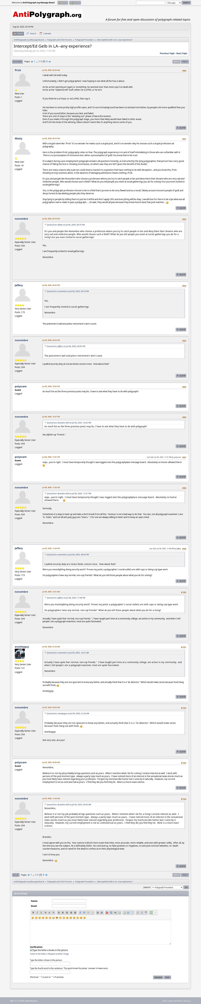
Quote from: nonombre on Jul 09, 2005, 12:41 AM (68, 652)
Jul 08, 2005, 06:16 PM (51, 138)
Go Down (17, 61)
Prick (18, 70)
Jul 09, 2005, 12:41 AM (51, 591)
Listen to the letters (38, 954)
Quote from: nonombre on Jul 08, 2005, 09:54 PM (68, 554)
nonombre (21, 218)
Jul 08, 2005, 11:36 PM (51, 487)
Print (184, 61)
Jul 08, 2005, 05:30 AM (51, 70)
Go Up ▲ (187, 1001)
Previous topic (167, 53)
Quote (182, 128)
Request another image (58, 954)
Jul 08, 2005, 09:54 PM (51, 340)
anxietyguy (22, 646)
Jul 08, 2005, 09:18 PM (51, 218)
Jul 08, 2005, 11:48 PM (51, 548)
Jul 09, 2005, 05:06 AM (51, 762)
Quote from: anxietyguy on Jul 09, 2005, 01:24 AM (68, 713)
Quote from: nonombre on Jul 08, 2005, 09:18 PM (68, 291)
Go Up (16, 875)
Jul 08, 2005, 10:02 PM (51, 386)
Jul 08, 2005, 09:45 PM (51, 285)
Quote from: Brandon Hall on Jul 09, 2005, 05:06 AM (69, 804)
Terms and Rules (175, 1001)
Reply (176, 61)
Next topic (181, 53)
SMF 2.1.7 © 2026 (17, 1001)
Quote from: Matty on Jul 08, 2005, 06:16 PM (66, 224)
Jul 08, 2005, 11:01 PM (51, 457)
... (37, 61)
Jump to (147, 887)
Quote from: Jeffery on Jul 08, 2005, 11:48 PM (66, 597)
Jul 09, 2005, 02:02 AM (51, 707)
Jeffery (19, 285)
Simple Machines (31, 1001)
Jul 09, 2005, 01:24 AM (51, 646)
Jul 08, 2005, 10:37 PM (51, 416)
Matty (18, 138)
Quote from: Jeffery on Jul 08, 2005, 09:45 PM (66, 346)
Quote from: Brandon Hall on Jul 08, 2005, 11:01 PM (69, 493)
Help (164, 1001)
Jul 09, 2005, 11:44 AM (51, 798)
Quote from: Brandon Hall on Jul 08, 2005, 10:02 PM (69, 422)
